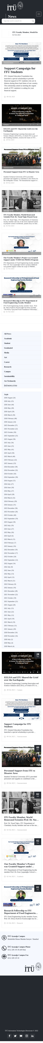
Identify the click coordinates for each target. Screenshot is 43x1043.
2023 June (9, 529)
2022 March (9, 581)
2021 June (9, 612)
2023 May (9, 532)
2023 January (10, 546)
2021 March (9, 622)
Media (6, 353)
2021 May (9, 615)
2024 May (9, 491)
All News (7, 334)
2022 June (9, 570)
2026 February (10, 418)
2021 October (10, 598)
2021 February (10, 626)
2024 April (9, 494)
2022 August (9, 563)
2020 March (9, 646)
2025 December (11, 425)
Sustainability (9, 376)
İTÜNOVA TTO (10, 386)
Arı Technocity (10, 381)
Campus (7, 372)
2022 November (11, 553)
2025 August (9, 439)
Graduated (8, 348)
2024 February (10, 501)
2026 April (9, 411)
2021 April (9, 619)
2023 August (9, 522)
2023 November (11, 512)
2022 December (11, 550)
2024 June (9, 487)
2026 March (9, 415)
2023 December (11, 508)
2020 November (11, 636)
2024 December (11, 467)
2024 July (9, 484)
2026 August (9, 398)
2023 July (9, 525)
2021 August (9, 605)
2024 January (10, 505)
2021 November (11, 594)
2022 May (9, 574)
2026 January (10, 422)
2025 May (9, 449)
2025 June (9, 446)
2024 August (9, 481)
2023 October (10, 515)
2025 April (9, 453)
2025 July (9, 443)
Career (7, 362)
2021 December (11, 591)
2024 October (10, 474)
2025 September (11, 436)
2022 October (10, 556)
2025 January (10, 463)
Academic (8, 338)
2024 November (11, 470)
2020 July (8, 639)
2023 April (9, 536)
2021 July (9, 608)
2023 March (9, 539)
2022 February (10, 584)
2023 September (11, 518)
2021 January (10, 629)
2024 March (9, 498)
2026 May (9, 408)
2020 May (8, 643)
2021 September (11, 601)
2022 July (8, 567)
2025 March (9, 456)
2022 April (9, 577)
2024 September (11, 477)
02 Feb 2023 (21, 33)
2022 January (10, 588)
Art (5, 357)
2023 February (10, 543)
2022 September (11, 560)
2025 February (10, 460)
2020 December (11, 632)
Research (7, 367)
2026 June (9, 405)
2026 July (9, 401)
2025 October (10, 432)
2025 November (11, 429)
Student (7, 343)
